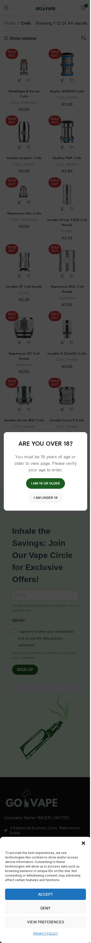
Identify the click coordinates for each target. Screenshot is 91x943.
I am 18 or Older (45, 483)
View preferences (45, 922)
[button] (83, 843)
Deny (45, 908)
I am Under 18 (46, 498)
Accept (45, 894)
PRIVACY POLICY (45, 933)
